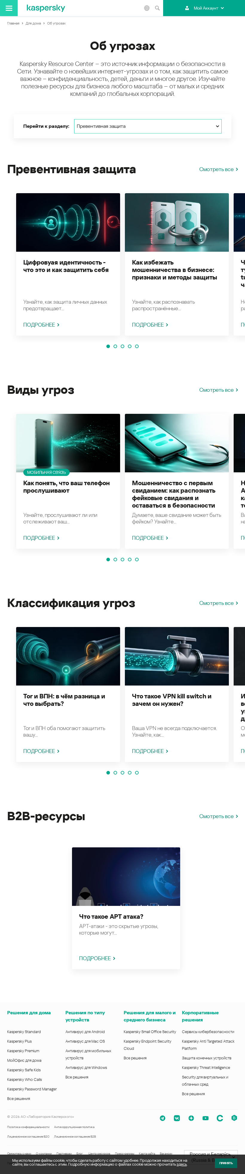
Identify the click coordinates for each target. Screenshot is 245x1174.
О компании (44, 1153)
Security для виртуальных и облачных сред (205, 1081)
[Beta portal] (234, 1118)
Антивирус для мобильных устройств (88, 1054)
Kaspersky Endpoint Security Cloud (147, 1045)
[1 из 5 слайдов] (108, 346)
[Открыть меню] (9, 8)
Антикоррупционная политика (74, 1127)
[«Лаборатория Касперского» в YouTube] (205, 1118)
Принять (226, 1163)
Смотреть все (216, 169)
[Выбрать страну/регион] (146, 8)
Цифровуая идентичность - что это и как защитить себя (66, 266)
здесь (182, 1164)
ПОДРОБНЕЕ (39, 325)
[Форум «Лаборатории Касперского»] (219, 1118)
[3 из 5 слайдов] (122, 346)
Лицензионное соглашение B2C (28, 1136)
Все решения (18, 1098)
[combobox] (148, 126)
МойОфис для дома (24, 1060)
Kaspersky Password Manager (32, 1089)
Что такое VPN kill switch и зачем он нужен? (172, 700)
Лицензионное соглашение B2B (75, 1136)
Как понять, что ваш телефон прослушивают (66, 487)
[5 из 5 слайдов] (136, 346)
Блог (79, 1153)
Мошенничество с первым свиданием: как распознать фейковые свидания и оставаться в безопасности (173, 494)
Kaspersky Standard (24, 1031)
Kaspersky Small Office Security (150, 1031)
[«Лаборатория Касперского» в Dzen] (191, 1118)
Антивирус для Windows (86, 1067)
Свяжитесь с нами (19, 1153)
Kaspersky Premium (23, 1051)
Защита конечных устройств (206, 1058)
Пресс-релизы (124, 1153)
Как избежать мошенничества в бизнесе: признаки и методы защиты (174, 270)
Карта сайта (147, 1153)
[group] (68, 264)
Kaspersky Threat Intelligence (206, 1067)
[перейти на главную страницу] (46, 8)
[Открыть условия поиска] (157, 8)
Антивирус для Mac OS (85, 1041)
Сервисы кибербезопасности (208, 1031)
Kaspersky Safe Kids (24, 1070)
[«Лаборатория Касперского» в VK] (176, 1118)
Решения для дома (29, 1012)
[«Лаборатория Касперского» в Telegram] (162, 1118)
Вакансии (166, 1153)
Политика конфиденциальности (28, 1127)
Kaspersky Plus (19, 1041)
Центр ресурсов (99, 1153)
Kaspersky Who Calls (24, 1079)
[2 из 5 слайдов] (115, 346)
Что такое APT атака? (111, 916)
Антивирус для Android (85, 1031)
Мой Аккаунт (206, 8)
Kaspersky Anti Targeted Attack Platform (208, 1045)
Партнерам (64, 1153)
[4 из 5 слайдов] (129, 346)
